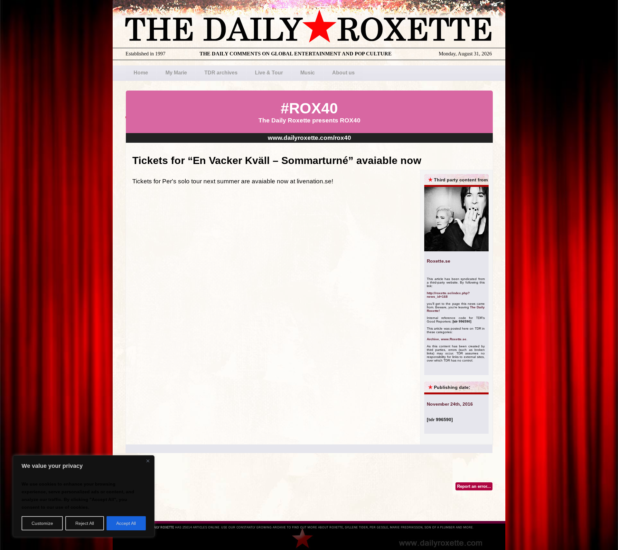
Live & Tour (269, 72)
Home (141, 72)
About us (343, 72)
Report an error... (474, 486)
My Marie (176, 72)
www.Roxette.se (453, 339)
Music (307, 72)
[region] (83, 496)
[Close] (148, 461)
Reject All (84, 523)
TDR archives (221, 72)
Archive (433, 339)
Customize (42, 523)
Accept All (126, 523)
